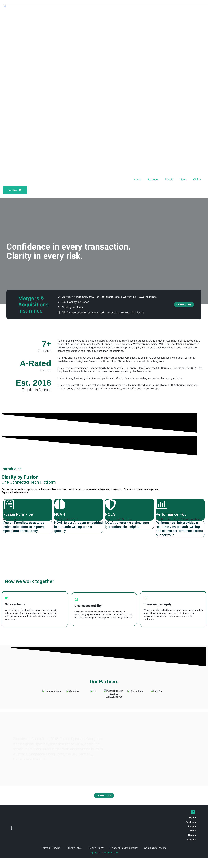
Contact (191, 839)
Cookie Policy (96, 847)
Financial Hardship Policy (124, 847)
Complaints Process (155, 847)
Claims (197, 179)
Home (137, 179)
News (183, 179)
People (169, 179)
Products (152, 179)
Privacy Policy (74, 847)
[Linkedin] (193, 812)
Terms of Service (50, 847)
